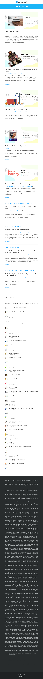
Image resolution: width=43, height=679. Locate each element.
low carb (5, 660)
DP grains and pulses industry (19, 581)
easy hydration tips (33, 656)
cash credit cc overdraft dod (25, 493)
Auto (6, 210)
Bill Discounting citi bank (22, 568)
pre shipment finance (22, 650)
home (11, 550)
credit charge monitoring (23, 489)
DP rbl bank (23, 536)
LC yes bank (28, 516)
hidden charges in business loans (28, 642)
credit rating (14, 639)
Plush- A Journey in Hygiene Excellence (16, 349)
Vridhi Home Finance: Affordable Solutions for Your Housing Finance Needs (23, 391)
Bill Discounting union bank (31, 572)
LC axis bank (32, 517)
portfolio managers (21, 481)
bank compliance (15, 645)
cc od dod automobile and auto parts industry (23, 606)
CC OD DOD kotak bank (10, 545)
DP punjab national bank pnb (13, 538)
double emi (9, 643)
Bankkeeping (7, 501)
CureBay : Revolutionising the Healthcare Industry (18, 340)
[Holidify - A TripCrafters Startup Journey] (21, 173)
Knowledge (15, 210)
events (14, 625)
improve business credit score (15, 642)
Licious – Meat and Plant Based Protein (16, 429)
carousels (11, 501)
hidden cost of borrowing (12, 649)
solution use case (29, 622)
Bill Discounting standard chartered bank (19, 570)
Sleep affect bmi (9, 656)
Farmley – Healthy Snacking (14, 353)
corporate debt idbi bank (11, 553)
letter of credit (20, 634)
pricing (13, 622)
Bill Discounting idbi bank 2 (32, 570)
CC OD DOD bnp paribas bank (16, 546)
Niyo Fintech (11, 412)
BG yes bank (35, 524)
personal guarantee (13, 646)
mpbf (12, 630)
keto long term (26, 656)
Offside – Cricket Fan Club (14, 383)
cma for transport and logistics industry (15, 601)
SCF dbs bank (28, 564)
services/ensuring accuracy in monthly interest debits (24, 621)
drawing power (9, 633)
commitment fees (13, 631)
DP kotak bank (29, 537)
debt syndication (23, 641)
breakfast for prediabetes (8, 663)
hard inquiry (23, 631)
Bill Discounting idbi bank (32, 568)
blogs (17, 491)
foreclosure (20, 630)
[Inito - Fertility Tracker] (21, 20)
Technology (19, 73)
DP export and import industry (29, 585)
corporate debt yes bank (30, 553)
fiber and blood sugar (30, 664)
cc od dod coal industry (32, 605)
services (14, 491)
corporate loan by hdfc (27, 550)
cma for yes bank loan (12, 512)
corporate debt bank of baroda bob (21, 560)
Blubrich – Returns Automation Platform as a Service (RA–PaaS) (21, 408)
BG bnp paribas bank (27, 520)
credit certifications (16, 638)
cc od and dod (9, 635)
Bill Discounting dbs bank (21, 572)
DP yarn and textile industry (13, 578)
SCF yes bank (34, 565)
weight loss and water (18, 660)
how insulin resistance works (15, 664)
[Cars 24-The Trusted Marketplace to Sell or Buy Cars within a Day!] (21, 203)
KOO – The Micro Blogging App (15, 433)
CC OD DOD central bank (17, 544)
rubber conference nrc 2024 (19, 651)
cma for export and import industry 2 (17, 600)
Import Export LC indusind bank (15, 532)
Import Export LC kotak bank (25, 533)
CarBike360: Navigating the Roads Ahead (17, 438)
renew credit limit (10, 638)
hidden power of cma (30, 631)
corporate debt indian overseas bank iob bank (19, 554)
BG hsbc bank (25, 521)
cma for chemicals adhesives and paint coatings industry (21, 593)
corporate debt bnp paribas (11, 558)
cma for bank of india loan (22, 512)
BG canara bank (34, 520)
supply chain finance (14, 634)
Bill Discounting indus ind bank (20, 573)
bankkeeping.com (8, 489)
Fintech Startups (14, 232)
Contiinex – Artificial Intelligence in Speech (18, 146)
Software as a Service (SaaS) (11, 111)
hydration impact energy (15, 656)
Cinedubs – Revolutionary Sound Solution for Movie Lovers (20, 446)
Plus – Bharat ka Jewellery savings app (16, 463)
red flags (25, 649)
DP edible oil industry (29, 581)
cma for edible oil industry (15, 594)
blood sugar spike (36, 656)
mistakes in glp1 (8, 660)
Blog (7, 656)
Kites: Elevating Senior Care (14, 336)
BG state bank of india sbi (22, 524)
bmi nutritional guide (19, 659)
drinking (18, 656)
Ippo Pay (10, 361)
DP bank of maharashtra (29, 540)
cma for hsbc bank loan (25, 508)
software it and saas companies (30, 481)
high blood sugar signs (13, 663)
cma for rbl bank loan (34, 509)
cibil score (19, 637)
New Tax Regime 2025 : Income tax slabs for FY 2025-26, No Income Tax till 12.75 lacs (21, 303)
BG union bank (30, 524)
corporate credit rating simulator (29, 625)
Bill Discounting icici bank (32, 569)
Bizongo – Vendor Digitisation (14, 378)
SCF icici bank (25, 562)
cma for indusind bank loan (10, 509)
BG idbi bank (35, 521)
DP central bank (13, 537)
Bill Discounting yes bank (21, 574)
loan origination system (14, 495)
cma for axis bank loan (13, 505)
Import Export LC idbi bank (28, 529)
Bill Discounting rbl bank (11, 574)
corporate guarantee (32, 637)
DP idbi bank (8, 536)
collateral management (21, 639)
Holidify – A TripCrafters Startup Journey (17, 184)
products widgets (16, 501)
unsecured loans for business (31, 491)
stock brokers (7, 481)
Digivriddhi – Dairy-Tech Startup (15, 357)
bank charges (11, 647)
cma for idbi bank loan (34, 508)
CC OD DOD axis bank (27, 545)
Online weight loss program (27, 660)
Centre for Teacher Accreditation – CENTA (17, 370)
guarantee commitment (21, 549)
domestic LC (9, 639)
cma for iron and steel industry (29, 589)
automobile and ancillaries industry (26, 485)
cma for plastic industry (20, 589)
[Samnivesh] (21, 2)
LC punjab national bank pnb (16, 517)
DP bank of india (22, 540)
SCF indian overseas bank (21, 565)
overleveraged (29, 649)
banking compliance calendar (24, 490)
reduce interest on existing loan (16, 552)
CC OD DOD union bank (26, 544)
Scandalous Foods (12, 344)
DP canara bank (24, 537)
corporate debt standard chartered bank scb (25, 558)
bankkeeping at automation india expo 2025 (21, 653)
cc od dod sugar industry (23, 605)
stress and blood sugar (34, 664)
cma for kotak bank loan (23, 513)
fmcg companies (16, 485)
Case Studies (10, 210)
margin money (30, 641)
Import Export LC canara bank (14, 533)
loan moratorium (31, 635)
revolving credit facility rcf (9, 653)
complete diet (31, 660)
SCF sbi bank (30, 562)
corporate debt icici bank (26, 552)
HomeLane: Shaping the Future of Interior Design (18, 467)
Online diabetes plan (22, 660)
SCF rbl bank (28, 565)
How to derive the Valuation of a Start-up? (13, 320)
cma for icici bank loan (31, 512)
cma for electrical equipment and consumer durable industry (19, 598)
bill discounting (20, 633)
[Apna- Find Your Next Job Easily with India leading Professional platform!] (21, 247)
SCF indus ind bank (13, 565)
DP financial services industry (26, 588)
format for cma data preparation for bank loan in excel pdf (20, 504)
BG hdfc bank (20, 521)
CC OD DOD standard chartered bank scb (29, 546)
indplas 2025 (11, 651)
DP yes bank (18, 536)
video (27, 501)
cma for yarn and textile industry (23, 590)
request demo (9, 622)
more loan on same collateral (17, 550)
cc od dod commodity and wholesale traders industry (21, 610)
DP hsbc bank (13, 536)
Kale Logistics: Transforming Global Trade (18, 109)
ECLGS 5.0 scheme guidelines (10, 654)
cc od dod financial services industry (14, 618)
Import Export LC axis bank (26, 528)
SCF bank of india (21, 566)
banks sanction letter (18, 647)
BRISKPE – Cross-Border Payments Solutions (17, 307)
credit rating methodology (22, 645)
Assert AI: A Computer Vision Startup (16, 316)
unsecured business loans (15, 629)
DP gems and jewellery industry (14, 584)
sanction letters (15, 630)
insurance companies (13, 481)
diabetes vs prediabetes (9, 664)
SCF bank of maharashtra (13, 566)
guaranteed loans (23, 638)
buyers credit (18, 631)
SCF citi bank (32, 561)
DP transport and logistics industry (22, 586)
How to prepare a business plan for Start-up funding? (15, 323)
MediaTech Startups (9, 73)
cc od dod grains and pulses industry (28, 609)
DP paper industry (31, 586)
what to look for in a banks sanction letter (25, 495)
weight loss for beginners (25, 663)
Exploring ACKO (12, 442)
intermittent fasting (17, 663)
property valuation (16, 641)
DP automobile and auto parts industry (25, 578)
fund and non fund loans (32, 633)
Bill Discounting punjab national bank (20, 569)
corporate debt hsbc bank (20, 553)
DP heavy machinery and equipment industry (28, 584)
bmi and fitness (25, 659)
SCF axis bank (27, 561)
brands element (23, 501)
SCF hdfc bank (22, 561)
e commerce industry (18, 484)
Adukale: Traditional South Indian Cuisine (17, 311)
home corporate (31, 501)
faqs (36, 503)
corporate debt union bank (23, 556)
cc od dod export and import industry (27, 614)
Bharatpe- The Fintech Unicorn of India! (17, 229)
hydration (12, 656)
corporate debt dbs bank (11, 557)
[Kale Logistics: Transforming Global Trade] (21, 98)
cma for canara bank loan (16, 507)
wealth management (33, 480)
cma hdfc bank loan (17, 508)
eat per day (37, 660)
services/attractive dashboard (21, 503)
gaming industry (25, 484)
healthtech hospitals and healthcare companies (24, 483)
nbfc (37, 480)
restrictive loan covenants (31, 638)
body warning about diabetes (9, 659)
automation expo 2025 (28, 643)
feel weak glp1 (11, 660)
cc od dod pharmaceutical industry (27, 618)
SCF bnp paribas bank (21, 564)
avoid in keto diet (28, 659)
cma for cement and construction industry (18, 592)
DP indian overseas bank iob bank (31, 536)
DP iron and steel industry (24, 577)
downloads (34, 622)
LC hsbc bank (33, 516)
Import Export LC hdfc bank (21, 525)
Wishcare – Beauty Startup (14, 399)
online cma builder (19, 625)
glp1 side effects (30, 663)
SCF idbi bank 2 (13, 564)
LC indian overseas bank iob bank (19, 516)
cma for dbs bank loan (9, 508)
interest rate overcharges (27, 647)
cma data (13, 489)
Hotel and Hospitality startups (11, 186)
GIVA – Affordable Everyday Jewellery (16, 455)
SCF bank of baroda (28, 566)
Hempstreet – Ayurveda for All (14, 374)
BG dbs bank (15, 521)
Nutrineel (5, 656)
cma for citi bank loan (34, 507)
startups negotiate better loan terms (29, 630)
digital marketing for (25, 480)
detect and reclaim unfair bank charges (27, 629)
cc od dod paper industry (15, 617)
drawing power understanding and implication (28, 498)
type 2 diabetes (29, 656)
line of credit (34, 643)
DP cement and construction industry (22, 580)
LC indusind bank (9, 516)
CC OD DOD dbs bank (19, 545)
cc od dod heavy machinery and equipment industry (21, 613)
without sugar (20, 656)
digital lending (23, 635)
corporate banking (23, 494)
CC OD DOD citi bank (20, 541)
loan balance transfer (14, 650)
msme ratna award (32, 653)
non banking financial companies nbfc (22, 497)
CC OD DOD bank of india (32, 548)
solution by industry (22, 622)
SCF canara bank (9, 562)
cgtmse (35, 635)
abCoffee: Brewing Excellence (14, 327)
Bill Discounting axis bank (13, 568)
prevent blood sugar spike (20, 664)
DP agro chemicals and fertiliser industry (21, 582)
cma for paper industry (26, 601)
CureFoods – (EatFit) (12, 404)
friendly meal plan (33, 663)
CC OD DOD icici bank (12, 541)
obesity (13, 659)
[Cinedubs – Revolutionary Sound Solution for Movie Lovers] (21, 58)
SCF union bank (34, 564)
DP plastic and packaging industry (13, 577)
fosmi (8, 651)
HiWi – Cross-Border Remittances (15, 421)
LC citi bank (8, 517)
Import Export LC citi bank (19, 529)
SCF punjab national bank (18, 562)
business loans (17, 494)
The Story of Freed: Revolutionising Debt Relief (18, 332)
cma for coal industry (14, 590)
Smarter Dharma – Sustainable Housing (16, 416)
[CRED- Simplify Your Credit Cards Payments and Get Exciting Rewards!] (21, 270)
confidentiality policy (12, 503)
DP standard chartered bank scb (29, 538)
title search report (29, 639)
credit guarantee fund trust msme (14, 498)
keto (24, 656)
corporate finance (22, 491)
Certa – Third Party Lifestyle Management (17, 459)
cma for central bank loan (25, 507)
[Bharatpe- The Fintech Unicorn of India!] (21, 226)
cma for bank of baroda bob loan (25, 505)
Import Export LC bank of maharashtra (13, 528)
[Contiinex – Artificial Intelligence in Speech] (21, 135)
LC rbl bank (14, 525)
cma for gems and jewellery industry (15, 597)
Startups (14, 73)
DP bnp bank (21, 538)
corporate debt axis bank (20, 557)
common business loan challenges (17, 643)
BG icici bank (30, 521)
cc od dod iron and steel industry (12, 605)
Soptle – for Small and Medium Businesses (17, 395)
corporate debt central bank (12, 556)
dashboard (17, 489)
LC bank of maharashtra (25, 517)
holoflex (16, 637)
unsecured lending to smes (22, 646)
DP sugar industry (32, 577)
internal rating (10, 641)
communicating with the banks (13, 490)
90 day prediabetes (21, 663)
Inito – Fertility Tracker (12, 31)
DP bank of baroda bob (15, 540)
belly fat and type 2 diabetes (25, 664)
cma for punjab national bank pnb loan (22, 509)
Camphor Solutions (10, 480)
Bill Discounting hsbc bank (31, 574)
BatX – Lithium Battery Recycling (15, 366)
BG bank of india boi (19, 520)
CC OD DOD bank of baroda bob (22, 548)
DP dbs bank (34, 537)
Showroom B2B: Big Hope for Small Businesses (18, 425)
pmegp (28, 646)
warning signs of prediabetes (7, 667)
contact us (16, 622)
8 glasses (23, 656)
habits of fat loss (14, 660)
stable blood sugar (34, 660)
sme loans (12, 494)
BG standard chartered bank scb (12, 524)
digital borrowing (20, 649)
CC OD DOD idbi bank (28, 541)
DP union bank (18, 537)
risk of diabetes (15, 659)
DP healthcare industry (12, 589)
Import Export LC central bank (26, 532)
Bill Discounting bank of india (23, 576)
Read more (7, 44)
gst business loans (25, 637)
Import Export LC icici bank (31, 525)
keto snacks (22, 659)
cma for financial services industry (23, 602)
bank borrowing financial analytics (22, 626)
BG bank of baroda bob (10, 520)
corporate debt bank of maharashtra (13, 561)
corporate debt (16, 493)
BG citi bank (11, 521)
